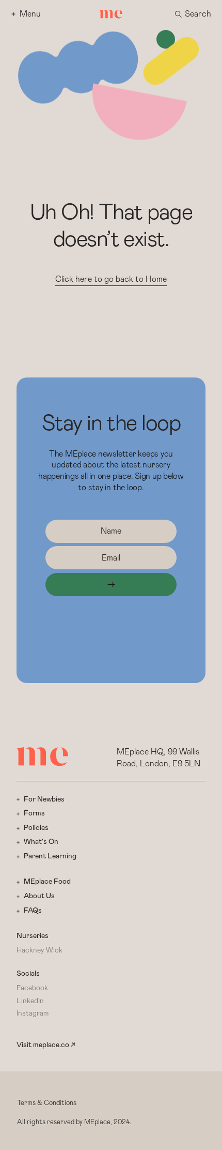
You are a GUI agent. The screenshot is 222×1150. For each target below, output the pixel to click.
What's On (41, 841)
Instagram (33, 1013)
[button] (193, 14)
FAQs (33, 910)
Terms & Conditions (46, 1103)
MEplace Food (47, 881)
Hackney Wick (39, 950)
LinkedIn (30, 1001)
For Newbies (44, 799)
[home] (110, 14)
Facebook (32, 988)
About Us (39, 896)
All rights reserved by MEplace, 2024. (74, 1122)
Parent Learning (50, 856)
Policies (36, 827)
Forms (34, 813)
